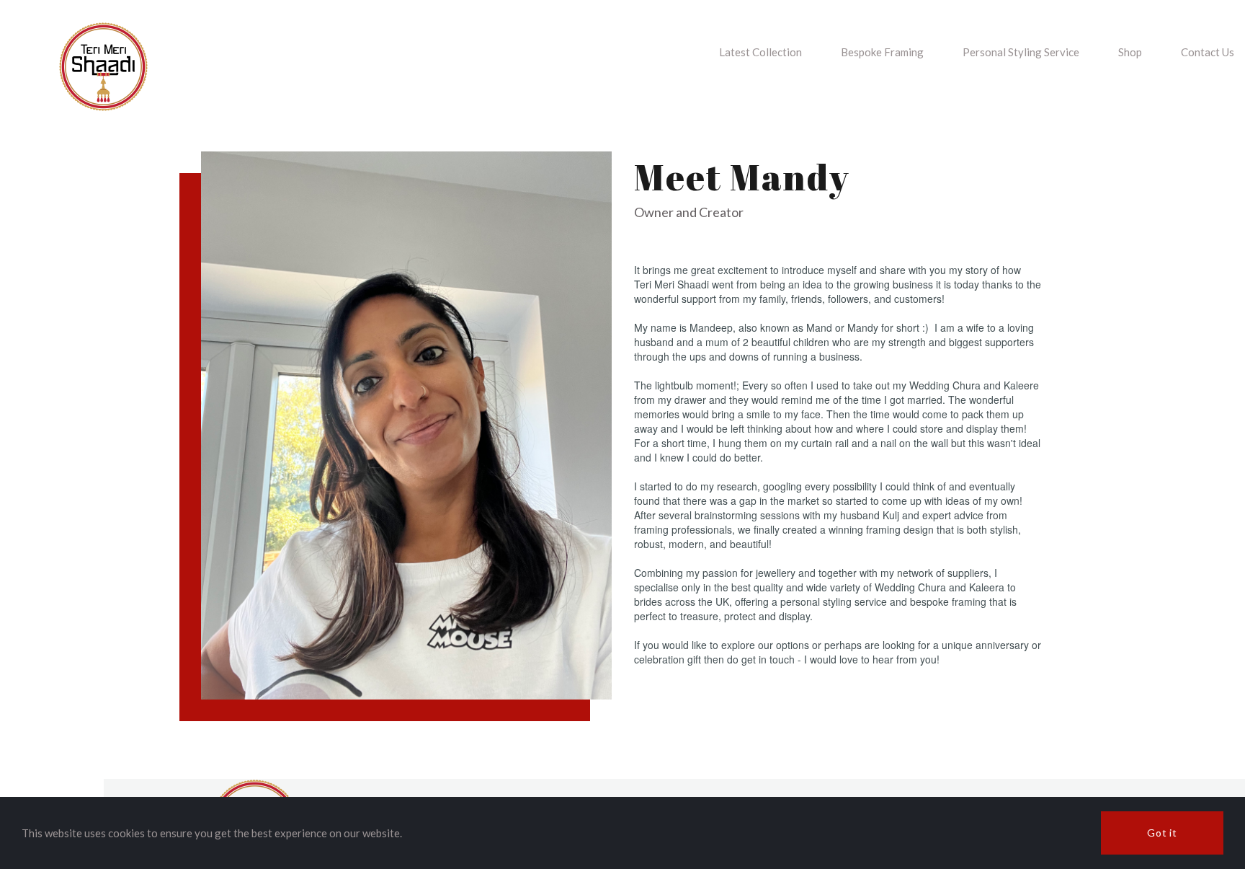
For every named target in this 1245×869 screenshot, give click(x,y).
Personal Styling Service (1021, 51)
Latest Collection (760, 51)
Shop (1130, 51)
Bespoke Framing (882, 51)
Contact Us (1207, 51)
